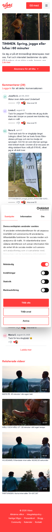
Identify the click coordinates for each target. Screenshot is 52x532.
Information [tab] (26, 216)
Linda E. (12, 110)
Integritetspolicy (34, 514)
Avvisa (26, 321)
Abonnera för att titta (24, 69)
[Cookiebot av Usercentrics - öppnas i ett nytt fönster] (37, 209)
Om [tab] (42, 216)
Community (16, 522)
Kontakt (38, 522)
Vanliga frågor (14, 518)
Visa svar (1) (31, 123)
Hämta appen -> (26, 526)
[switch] (45, 273)
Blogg (40, 518)
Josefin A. (13, 96)
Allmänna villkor (17, 514)
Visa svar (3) (32, 103)
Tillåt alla (26, 302)
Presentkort (29, 518)
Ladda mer (26, 349)
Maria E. (12, 335)
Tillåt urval (26, 311)
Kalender (28, 522)
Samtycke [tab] (9, 216)
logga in (6, 88)
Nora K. (12, 130)
